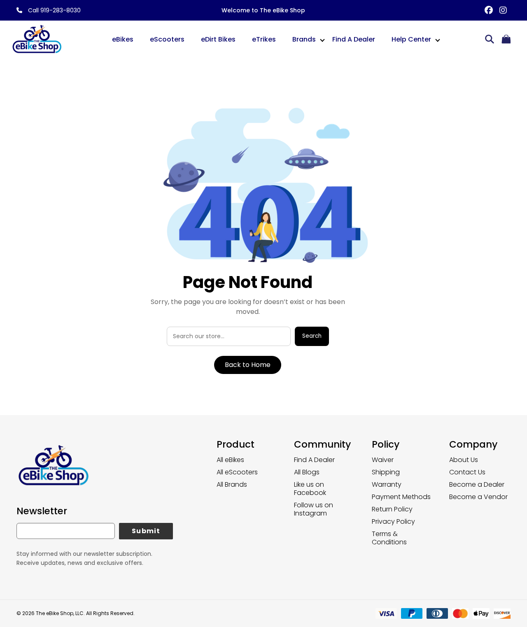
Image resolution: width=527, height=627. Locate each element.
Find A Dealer (353, 39)
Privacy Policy (393, 521)
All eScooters (237, 472)
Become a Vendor (478, 497)
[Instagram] (503, 10)
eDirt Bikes (218, 39)
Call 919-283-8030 (53, 10)
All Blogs (306, 472)
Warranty (386, 484)
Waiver (383, 459)
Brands (304, 39)
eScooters (167, 39)
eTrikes (264, 39)
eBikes (122, 39)
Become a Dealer (476, 484)
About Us (463, 459)
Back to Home (247, 364)
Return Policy (392, 509)
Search (312, 336)
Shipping (386, 472)
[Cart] (506, 40)
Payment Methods (401, 497)
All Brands (232, 484)
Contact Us (467, 472)
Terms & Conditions (389, 538)
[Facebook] (489, 10)
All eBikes (230, 459)
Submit (146, 531)
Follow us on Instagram (313, 509)
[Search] (489, 40)
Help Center (411, 39)
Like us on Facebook (310, 488)
